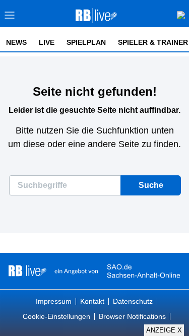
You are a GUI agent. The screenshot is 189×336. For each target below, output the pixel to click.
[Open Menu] (10, 18)
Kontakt (92, 301)
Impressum (54, 301)
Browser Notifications (132, 316)
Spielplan (86, 42)
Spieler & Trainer (153, 42)
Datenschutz (133, 301)
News (16, 42)
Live (46, 42)
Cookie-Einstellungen (56, 316)
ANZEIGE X (164, 330)
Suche (151, 185)
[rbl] (27, 271)
